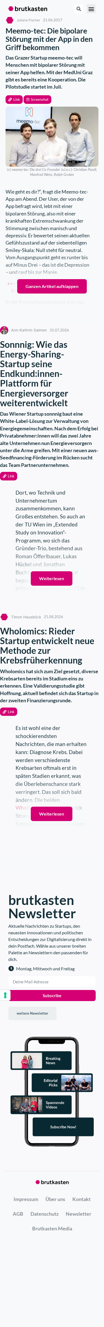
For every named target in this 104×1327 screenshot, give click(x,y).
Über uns (55, 1199)
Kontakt (81, 1199)
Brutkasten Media (52, 1228)
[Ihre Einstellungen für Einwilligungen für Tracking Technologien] (5, 995)
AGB (18, 1214)
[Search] (78, 8)
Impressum (26, 1199)
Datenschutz (45, 1214)
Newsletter (78, 1214)
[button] (14, 99)
